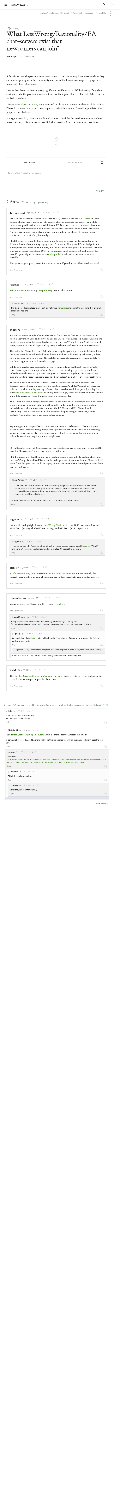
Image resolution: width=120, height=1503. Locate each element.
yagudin (14, 285)
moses (12, 752)
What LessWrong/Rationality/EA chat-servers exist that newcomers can (51, 41)
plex (12, 568)
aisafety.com (53, 574)
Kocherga (85, 546)
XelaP (13, 670)
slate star (19, 393)
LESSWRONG (20, 5)
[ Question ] (12, 28)
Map (50, 291)
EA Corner (84, 219)
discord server (53, 676)
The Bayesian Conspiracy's (32, 676)
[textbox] (53, 176)
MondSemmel (19, 617)
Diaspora (42, 291)
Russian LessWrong (45, 525)
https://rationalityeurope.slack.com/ (28, 735)
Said (12, 291)
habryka (13, 56)
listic (10, 711)
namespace (63, 308)
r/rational (37, 393)
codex (27, 393)
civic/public (54, 254)
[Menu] (5, 4)
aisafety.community (20, 574)
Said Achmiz (18, 304)
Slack (59, 525)
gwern (17, 634)
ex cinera (15, 330)
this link (60, 604)
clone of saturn (18, 598)
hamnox (14, 772)
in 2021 (34, 638)
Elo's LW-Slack (29, 105)
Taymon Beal (17, 213)
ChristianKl (13, 730)
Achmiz (19, 291)
